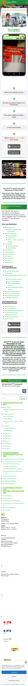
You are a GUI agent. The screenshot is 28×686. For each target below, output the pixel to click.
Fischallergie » (9, 250)
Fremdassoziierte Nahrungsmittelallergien (9, 267)
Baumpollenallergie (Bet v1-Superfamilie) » (14, 459)
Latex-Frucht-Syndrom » (14, 281)
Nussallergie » (9, 244)
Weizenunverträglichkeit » (12, 317)
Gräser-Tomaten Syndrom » (15, 279)
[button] (25, 662)
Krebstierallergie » (10, 254)
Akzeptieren (14, 672)
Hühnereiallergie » (10, 252)
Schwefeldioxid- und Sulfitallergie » (14, 310)
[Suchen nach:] (14, 398)
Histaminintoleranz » (10, 308)
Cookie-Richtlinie (6, 684)
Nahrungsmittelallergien (9, 224)
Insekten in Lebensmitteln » (12, 293)
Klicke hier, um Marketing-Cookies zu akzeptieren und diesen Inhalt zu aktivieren (14, 169)
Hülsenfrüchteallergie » (11, 233)
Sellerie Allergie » (10, 258)
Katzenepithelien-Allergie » (12, 295)
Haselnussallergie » (13, 246)
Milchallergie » (9, 256)
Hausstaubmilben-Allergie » (12, 291)
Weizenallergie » (9, 227)
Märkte (19, 352)
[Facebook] (24, 391)
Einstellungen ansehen (14, 680)
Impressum (23, 684)
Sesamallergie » (9, 262)
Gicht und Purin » (10, 319)
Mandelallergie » (12, 248)
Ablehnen (14, 676)
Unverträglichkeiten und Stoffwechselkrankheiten (9, 302)
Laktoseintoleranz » (10, 306)
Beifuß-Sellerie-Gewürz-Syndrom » (14, 468)
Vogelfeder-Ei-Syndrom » (12, 297)
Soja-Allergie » (12, 238)
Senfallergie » (8, 260)
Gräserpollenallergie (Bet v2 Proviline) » (13, 461)
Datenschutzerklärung (15, 684)
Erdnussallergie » (13, 236)
